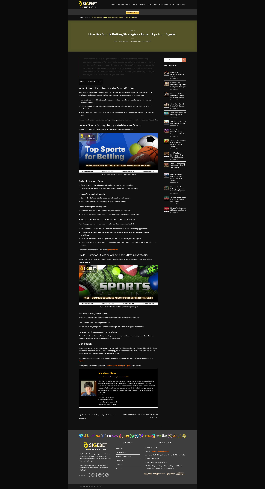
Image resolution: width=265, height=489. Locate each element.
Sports (87, 17)
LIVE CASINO (163, 4)
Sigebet (81, 361)
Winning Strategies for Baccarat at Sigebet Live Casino (178, 199)
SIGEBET (113, 4)
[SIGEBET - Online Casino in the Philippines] (88, 4)
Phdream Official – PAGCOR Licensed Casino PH (177, 74)
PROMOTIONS (181, 4)
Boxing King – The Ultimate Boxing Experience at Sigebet (178, 132)
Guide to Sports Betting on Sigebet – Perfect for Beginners (177, 189)
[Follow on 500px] (103, 475)
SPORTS (134, 4)
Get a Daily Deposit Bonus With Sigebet (177, 105)
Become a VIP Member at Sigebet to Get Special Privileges (178, 85)
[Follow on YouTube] (99, 475)
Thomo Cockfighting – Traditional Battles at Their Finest (178, 165)
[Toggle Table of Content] (98, 82)
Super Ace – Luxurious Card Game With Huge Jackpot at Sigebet (178, 143)
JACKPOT (142, 4)
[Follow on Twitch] (106, 475)
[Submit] (184, 60)
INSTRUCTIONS (123, 4)
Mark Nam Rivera (144, 41)
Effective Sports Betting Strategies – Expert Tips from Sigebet (177, 177)
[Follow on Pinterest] (96, 475)
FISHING (172, 4)
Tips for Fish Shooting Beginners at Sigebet (178, 122)
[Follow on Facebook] (89, 475)
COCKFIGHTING (152, 4)
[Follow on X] (92, 475)
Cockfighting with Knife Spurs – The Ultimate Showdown (177, 155)
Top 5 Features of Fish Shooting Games (178, 113)
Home (81, 17)
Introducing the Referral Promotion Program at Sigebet (177, 95)
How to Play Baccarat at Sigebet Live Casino (178, 209)
